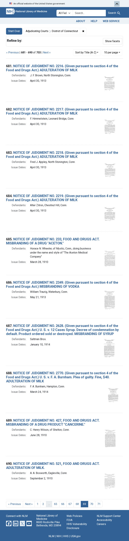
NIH (58, 536)
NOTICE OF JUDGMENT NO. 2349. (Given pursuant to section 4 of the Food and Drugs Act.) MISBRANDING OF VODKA (62, 284)
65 (55, 504)
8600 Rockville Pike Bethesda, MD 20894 (48, 524)
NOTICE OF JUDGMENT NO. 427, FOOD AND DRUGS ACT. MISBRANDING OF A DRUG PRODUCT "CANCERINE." (53, 422)
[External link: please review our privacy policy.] (8, 523)
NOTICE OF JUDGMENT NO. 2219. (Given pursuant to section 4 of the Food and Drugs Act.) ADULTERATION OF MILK (62, 198)
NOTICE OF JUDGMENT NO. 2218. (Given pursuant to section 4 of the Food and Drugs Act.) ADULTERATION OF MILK (62, 155)
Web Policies (74, 516)
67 (70, 504)
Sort (85, 52)
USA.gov (76, 536)
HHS (66, 536)
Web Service (111, 21)
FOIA (69, 520)
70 (91, 504)
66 (62, 504)
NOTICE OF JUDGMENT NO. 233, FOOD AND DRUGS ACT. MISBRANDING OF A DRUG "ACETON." (53, 241)
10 (111, 52)
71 (98, 504)
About (80, 21)
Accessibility (104, 520)
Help (94, 21)
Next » (47, 52)
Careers (101, 524)
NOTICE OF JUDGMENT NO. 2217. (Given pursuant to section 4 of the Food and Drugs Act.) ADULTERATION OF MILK (62, 111)
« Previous (12, 52)
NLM (51, 536)
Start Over (14, 31)
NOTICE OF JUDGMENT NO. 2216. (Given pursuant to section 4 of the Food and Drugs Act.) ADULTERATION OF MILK (62, 68)
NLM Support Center (109, 516)
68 (77, 504)
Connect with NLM (17, 516)
